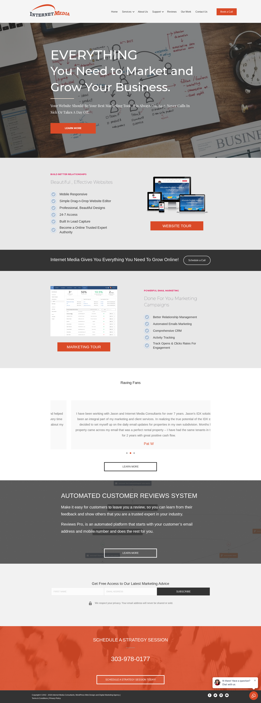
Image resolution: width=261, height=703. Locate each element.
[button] (133, 11)
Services (126, 11)
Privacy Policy (55, 698)
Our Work (186, 11)
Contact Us (201, 11)
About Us (143, 11)
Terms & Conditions (40, 698)
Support (156, 11)
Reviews (172, 11)
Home (114, 11)
